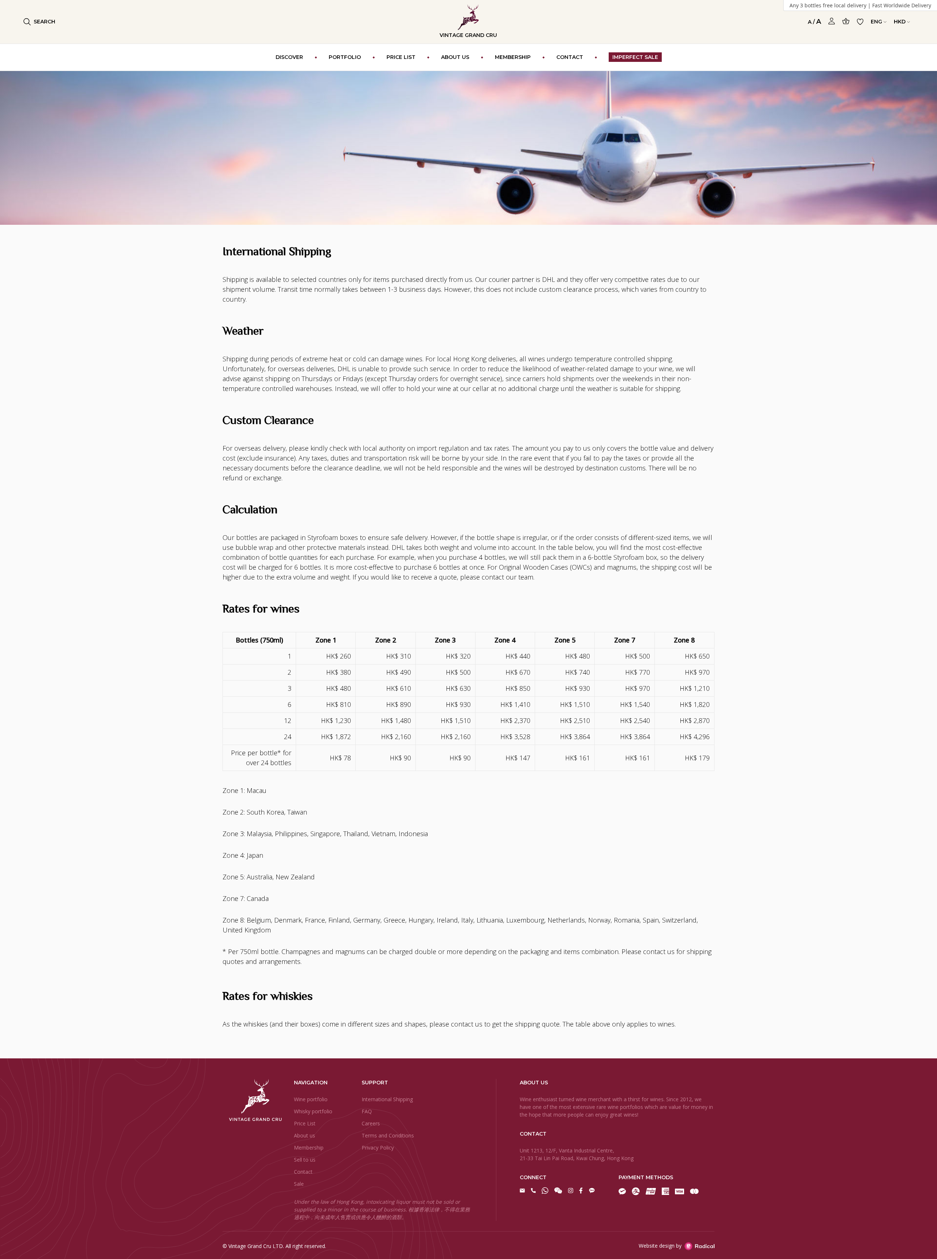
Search (44, 21)
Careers (371, 1123)
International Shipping (387, 1099)
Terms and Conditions (388, 1135)
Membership (309, 1147)
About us (304, 1135)
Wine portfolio (311, 1099)
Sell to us (305, 1159)
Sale (299, 1183)
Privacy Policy (378, 1147)
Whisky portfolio (313, 1111)
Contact (303, 1171)
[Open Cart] (846, 21)
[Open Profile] (831, 21)
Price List (305, 1123)
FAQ (367, 1111)
